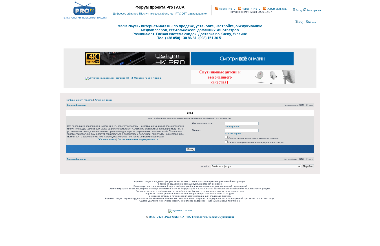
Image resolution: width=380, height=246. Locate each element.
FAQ (300, 22)
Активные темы (103, 100)
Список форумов (76, 105)
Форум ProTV (226, 8)
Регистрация (313, 10)
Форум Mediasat (276, 8)
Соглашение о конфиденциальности (138, 139)
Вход (298, 10)
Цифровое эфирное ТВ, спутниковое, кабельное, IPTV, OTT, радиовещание (160, 13)
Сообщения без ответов (79, 100)
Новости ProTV (250, 8)
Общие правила (107, 139)
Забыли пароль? (234, 133)
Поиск (312, 22)
